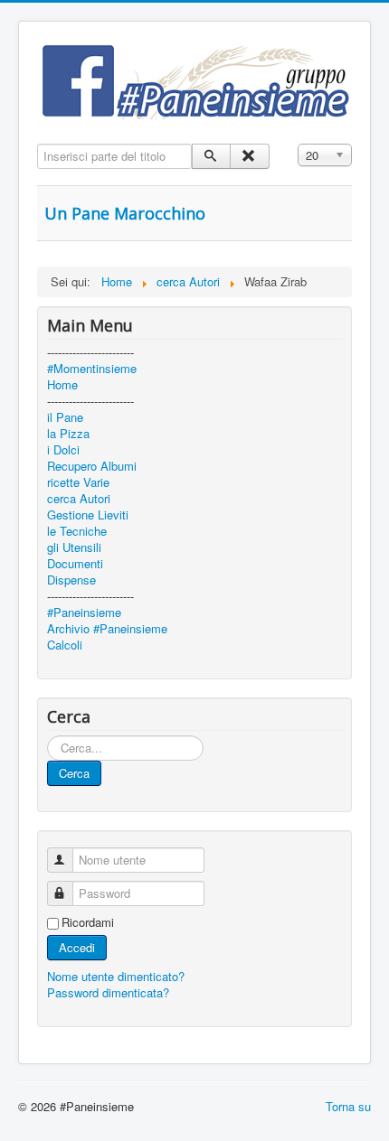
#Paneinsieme (84, 612)
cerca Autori (78, 499)
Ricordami (88, 922)
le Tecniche (77, 531)
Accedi (77, 947)
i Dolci (63, 450)
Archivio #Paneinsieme (107, 629)
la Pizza (68, 434)
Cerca (74, 772)
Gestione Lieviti (87, 515)
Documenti (75, 564)
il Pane (65, 417)
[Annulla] (249, 156)
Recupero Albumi (92, 466)
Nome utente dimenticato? (116, 976)
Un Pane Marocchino (124, 213)
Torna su (348, 1106)
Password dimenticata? (108, 992)
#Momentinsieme (92, 368)
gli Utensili (74, 547)
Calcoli (64, 645)
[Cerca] (211, 156)
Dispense (71, 580)
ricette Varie (78, 482)
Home (62, 385)
